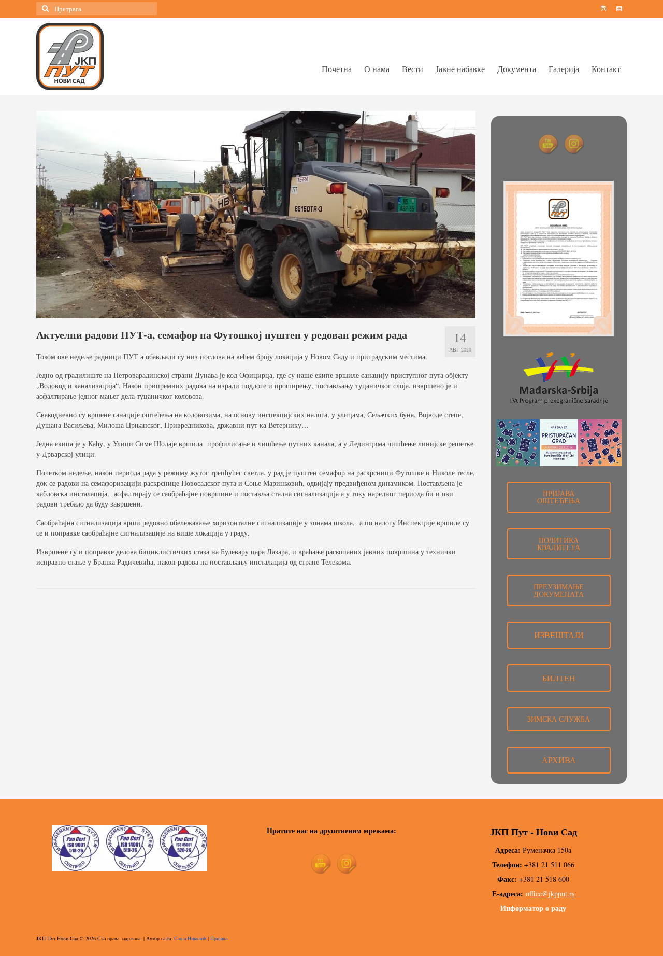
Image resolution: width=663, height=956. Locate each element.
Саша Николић (190, 938)
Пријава (218, 938)
